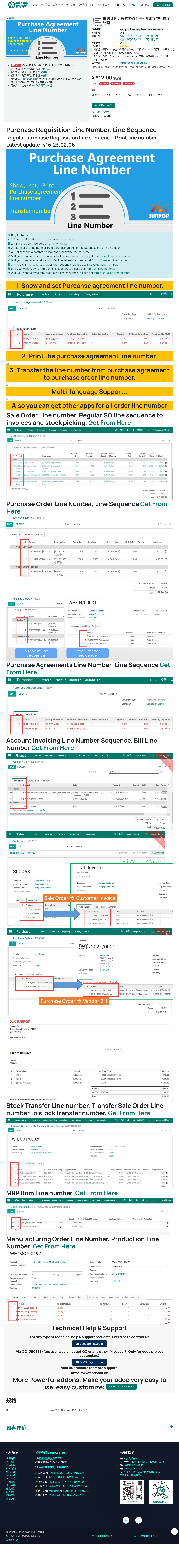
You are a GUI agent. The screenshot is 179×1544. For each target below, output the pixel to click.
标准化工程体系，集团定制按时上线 (67, 1477)
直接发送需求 (130, 1458)
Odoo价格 (11, 1468)
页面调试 (10, 1498)
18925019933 (157, 1461)
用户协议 (10, 1485)
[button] (125, 5)
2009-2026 (24, 1532)
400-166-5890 (163, 4)
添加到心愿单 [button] (102, 112)
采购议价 (96, 116)
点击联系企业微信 (134, 1465)
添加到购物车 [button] (105, 105)
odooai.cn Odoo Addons (121, 1386)
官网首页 (10, 1458)
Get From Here (109, 422)
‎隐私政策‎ (10, 1488)
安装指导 (45, 72)
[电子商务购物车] (118, 5)
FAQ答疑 (10, 1495)
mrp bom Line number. (100, 268)
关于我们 (10, 1461)
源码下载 (10, 1471)
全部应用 (10, 18)
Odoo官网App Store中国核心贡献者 (67, 1490)
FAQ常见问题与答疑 (42, 85)
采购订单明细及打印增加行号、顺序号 (139, 36)
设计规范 (10, 1478)
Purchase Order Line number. (113, 256)
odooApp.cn (29, 78)
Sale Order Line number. (102, 264)
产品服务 (10, 1465)
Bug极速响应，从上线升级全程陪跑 (67, 1481)
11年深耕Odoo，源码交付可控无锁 (66, 1473)
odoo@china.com (91, 1343)
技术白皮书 (11, 1481)
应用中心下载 (43, 68)
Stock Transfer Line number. (110, 260)
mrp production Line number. (112, 273)
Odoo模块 (107, 116)
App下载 (10, 1475)
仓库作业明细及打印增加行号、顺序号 (139, 39)
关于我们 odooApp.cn (50, 1453)
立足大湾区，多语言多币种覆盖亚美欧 (68, 1486)
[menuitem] (34, 5)
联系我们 (10, 1492)
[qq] (133, 5)
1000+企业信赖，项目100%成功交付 (67, 1495)
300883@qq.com (91, 1362)
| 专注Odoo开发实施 (30, 1536)
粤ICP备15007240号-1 (103, 1536)
